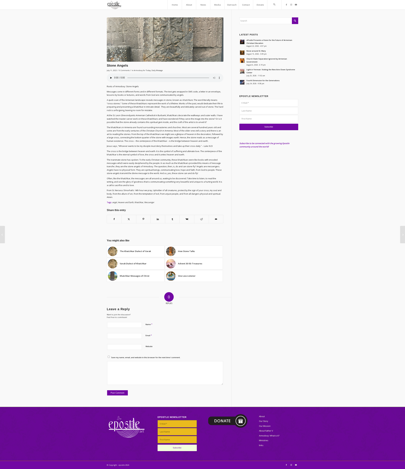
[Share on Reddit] (201, 219)
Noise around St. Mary (256, 51)
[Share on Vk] (187, 219)
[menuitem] (175, 4)
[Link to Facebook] (286, 4)
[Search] (274, 4)
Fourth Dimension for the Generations (263, 80)
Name (149, 324)
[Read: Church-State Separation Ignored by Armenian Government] (242, 60)
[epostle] (114, 4)
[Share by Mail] (216, 219)
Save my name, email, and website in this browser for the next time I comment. (145, 357)
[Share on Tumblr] (172, 219)
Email (149, 335)
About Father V (266, 430)
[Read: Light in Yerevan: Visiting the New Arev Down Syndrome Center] (242, 71)
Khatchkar (139, 202)
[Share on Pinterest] (143, 219)
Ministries (263, 440)
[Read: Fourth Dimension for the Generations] (242, 82)
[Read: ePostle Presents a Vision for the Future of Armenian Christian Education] (242, 42)
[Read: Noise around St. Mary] (242, 53)
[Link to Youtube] (295, 4)
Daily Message (157, 70)
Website (149, 346)
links (261, 445)
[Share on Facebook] (114, 219)
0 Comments (124, 70)
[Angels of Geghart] (2, 234)
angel (114, 202)
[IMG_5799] (165, 39)
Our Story (263, 421)
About (262, 416)
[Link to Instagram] (291, 4)
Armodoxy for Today (142, 70)
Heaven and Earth (126, 202)
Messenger (149, 202)
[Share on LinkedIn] (158, 219)
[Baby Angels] (402, 234)
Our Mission (265, 426)
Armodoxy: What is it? (269, 435)
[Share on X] (129, 219)
